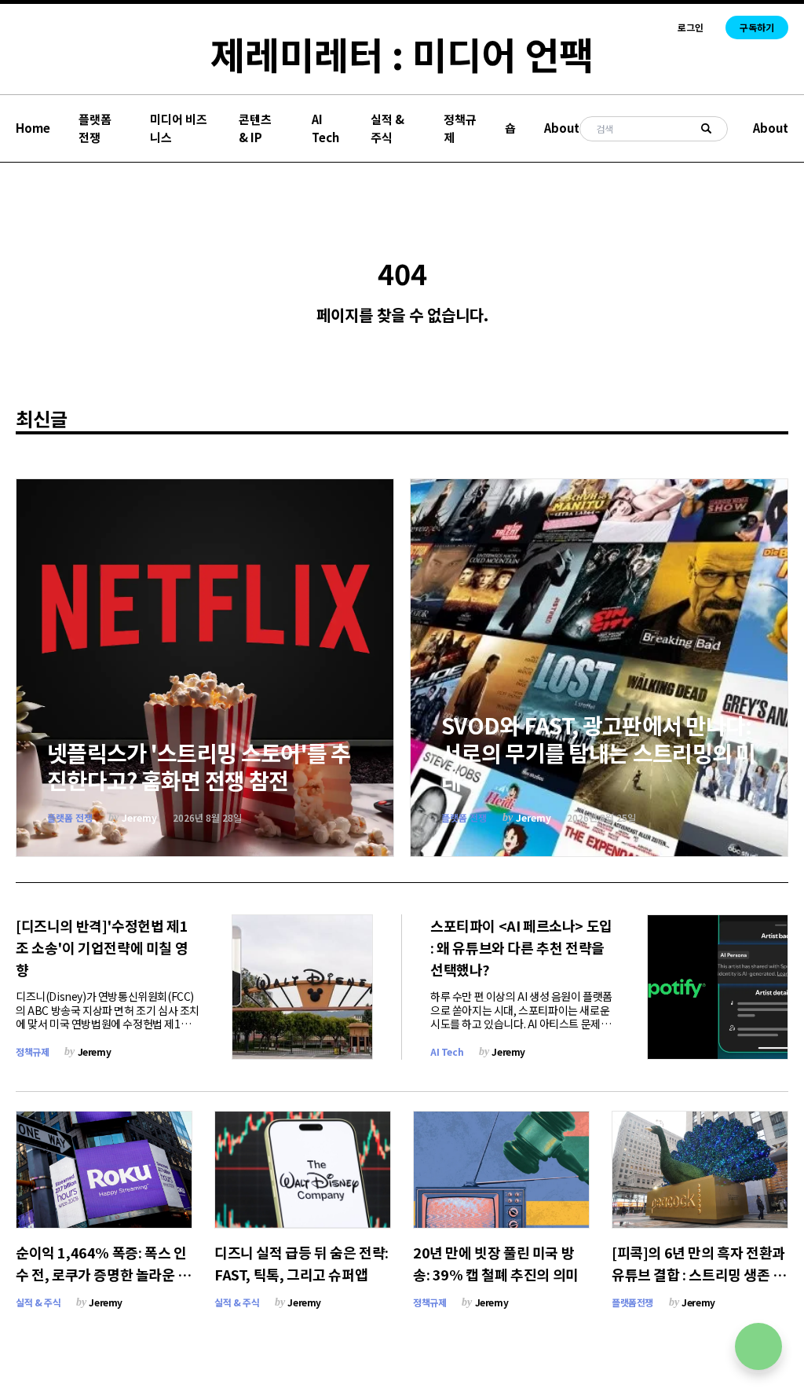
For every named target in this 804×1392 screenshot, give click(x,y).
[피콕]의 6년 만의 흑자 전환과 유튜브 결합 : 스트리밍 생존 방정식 (699, 1274)
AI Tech (325, 128)
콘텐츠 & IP (255, 128)
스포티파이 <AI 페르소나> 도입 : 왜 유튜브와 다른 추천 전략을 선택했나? (521, 947)
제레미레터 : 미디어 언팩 (402, 53)
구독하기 (757, 27)
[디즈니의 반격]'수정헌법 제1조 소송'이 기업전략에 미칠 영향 (102, 947)
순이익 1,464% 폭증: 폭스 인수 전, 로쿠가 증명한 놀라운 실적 (103, 1274)
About (561, 127)
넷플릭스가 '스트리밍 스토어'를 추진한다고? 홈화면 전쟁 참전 (199, 766)
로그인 (691, 27)
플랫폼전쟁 (632, 1302)
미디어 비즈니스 (178, 128)
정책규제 (460, 128)
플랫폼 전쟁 (95, 128)
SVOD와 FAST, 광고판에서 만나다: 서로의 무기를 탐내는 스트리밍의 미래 (598, 752)
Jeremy (139, 817)
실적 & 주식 (387, 128)
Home (33, 127)
